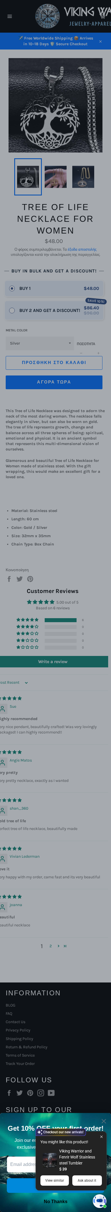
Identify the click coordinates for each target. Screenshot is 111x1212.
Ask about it (87, 1181)
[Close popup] (101, 1136)
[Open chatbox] (99, 1201)
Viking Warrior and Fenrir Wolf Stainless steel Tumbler (77, 1157)
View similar (54, 1181)
